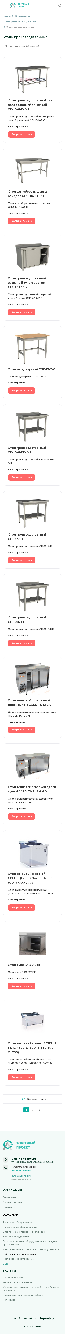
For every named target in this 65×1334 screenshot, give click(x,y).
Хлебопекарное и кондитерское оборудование (31, 1249)
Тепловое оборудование (17, 1222)
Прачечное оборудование (18, 1258)
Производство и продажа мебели (23, 1294)
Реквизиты (9, 1206)
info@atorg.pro (21, 1176)
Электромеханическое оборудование (25, 1231)
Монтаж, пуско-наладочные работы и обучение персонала (31, 1288)
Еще (5, 1263)
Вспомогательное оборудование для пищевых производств (30, 1243)
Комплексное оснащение (17, 1282)
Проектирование (13, 1277)
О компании (10, 1197)
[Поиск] (60, 5)
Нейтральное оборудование (20, 1254)
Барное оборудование (16, 1236)
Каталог (10, 1215)
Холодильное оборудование (20, 1226)
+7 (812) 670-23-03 (23, 1167)
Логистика (9, 1299)
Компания (12, 1190)
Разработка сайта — (25, 1317)
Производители (12, 1202)
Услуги (9, 1270)
